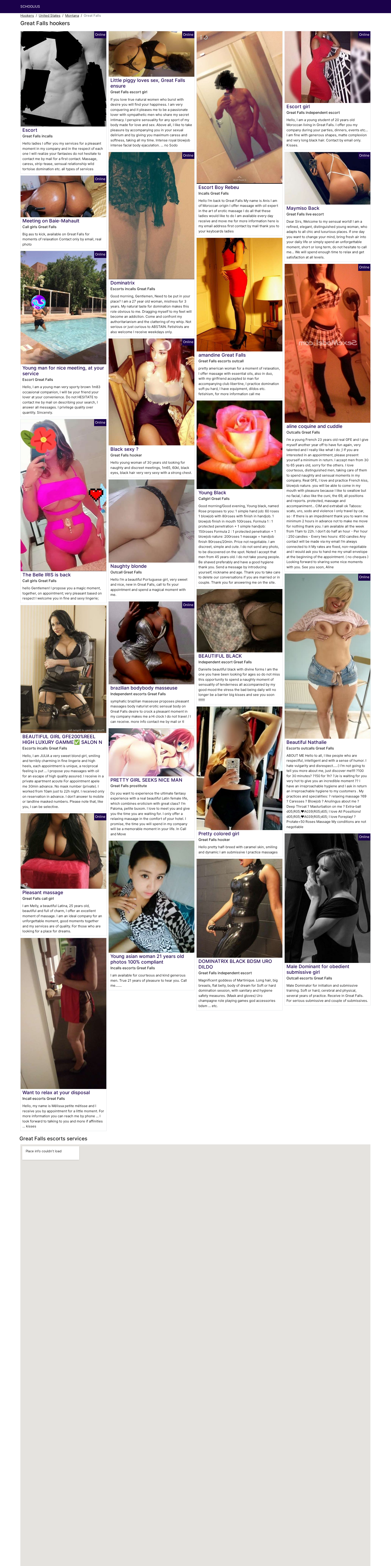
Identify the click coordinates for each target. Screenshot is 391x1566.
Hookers (27, 15)
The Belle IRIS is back (46, 575)
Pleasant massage (42, 892)
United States (49, 15)
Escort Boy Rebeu (218, 187)
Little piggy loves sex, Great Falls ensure (147, 83)
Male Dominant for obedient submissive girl (317, 969)
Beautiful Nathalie (306, 742)
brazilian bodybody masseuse (143, 688)
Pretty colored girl (218, 833)
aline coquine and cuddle (314, 426)
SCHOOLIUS (30, 6)
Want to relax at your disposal (56, 1092)
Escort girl (298, 106)
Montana (72, 15)
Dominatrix (122, 283)
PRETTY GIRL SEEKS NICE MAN (146, 780)
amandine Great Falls (222, 355)
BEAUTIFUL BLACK (220, 656)
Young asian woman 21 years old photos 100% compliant (147, 959)
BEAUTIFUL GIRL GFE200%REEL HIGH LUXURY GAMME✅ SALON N (62, 739)
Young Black (212, 492)
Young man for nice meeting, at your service (63, 370)
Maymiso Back (302, 208)
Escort (29, 130)
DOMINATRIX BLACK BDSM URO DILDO (235, 964)
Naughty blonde (128, 566)
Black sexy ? (124, 449)
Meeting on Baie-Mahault (50, 221)
